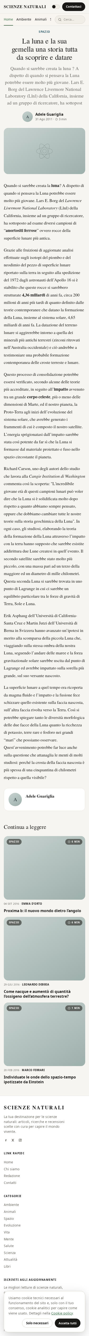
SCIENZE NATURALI (25, 7)
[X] (13, 1141)
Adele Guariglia (49, 114)
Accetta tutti (68, 1323)
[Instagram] (20, 1141)
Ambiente (23, 19)
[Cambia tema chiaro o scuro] (56, 7)
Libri (7, 1266)
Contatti (10, 1182)
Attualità (10, 1259)
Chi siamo (11, 1169)
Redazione (12, 1175)
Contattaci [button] (73, 7)
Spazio (44, 31)
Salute (9, 1245)
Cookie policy (62, 1313)
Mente (9, 1239)
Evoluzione (12, 1225)
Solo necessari (37, 1323)
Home (8, 19)
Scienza (10, 1252)
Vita (7, 1232)
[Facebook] (6, 1141)
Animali (41, 19)
